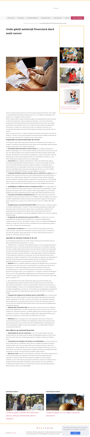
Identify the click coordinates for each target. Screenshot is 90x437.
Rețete (67, 18)
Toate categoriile (77, 18)
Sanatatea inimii (45, 18)
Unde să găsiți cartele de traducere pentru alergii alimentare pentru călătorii (22, 415)
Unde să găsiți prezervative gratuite (70, 65)
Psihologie (21, 18)
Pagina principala (28, 23)
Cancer (36, 23)
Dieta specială (58, 18)
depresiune (11, 18)
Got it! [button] (75, 433)
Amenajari (13, 433)
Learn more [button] (82, 429)
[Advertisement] (28, 8)
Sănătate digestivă (32, 18)
